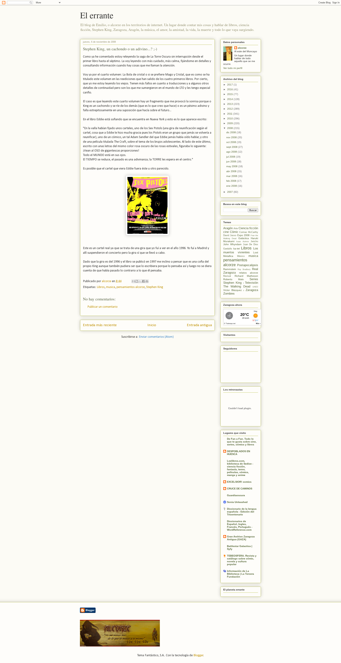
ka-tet (236, 248)
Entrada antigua (199, 325)
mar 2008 (232, 176)
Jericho (254, 241)
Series (254, 279)
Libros (101, 287)
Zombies (229, 293)
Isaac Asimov (242, 241)
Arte (236, 228)
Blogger (198, 655)
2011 (230, 113)
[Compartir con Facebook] (143, 281)
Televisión (251, 282)
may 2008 (232, 166)
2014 (230, 99)
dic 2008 (231, 132)
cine (226, 232)
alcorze (242, 47)
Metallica (228, 256)
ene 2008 (232, 185)
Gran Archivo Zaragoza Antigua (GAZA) (241, 538)
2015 (230, 94)
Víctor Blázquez (232, 290)
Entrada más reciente (100, 325)
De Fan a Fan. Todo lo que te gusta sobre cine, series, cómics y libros (241, 441)
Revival (227, 276)
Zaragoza (252, 290)
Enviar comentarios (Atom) (156, 337)
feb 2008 (231, 180)
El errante (96, 15)
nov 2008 (231, 137)
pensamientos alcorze (131, 287)
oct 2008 (231, 142)
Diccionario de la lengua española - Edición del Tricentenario (241, 511)
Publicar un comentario (102, 307)
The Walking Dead (236, 286)
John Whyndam (232, 244)
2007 (230, 191)
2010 (230, 118)
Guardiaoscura (236, 495)
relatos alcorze (248, 272)
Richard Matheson (246, 275)
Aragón (228, 228)
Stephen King (154, 287)
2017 (230, 84)
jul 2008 (231, 156)
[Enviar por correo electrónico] (133, 281)
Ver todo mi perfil (232, 68)
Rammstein (229, 269)
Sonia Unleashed (237, 502)
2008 (230, 128)
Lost (255, 252)
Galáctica (243, 238)
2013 (230, 104)
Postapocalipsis (247, 265)
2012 (230, 108)
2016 (230, 89)
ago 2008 (232, 151)
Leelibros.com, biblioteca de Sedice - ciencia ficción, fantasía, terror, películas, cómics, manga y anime (240, 467)
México (241, 256)
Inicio (151, 325)
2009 (230, 123)
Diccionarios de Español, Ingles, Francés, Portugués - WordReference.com (239, 525)
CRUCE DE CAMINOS (239, 488)
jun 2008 (231, 161)
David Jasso (229, 235)
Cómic (234, 232)
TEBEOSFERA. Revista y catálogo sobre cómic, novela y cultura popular (241, 560)
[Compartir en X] (140, 281)
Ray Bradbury (244, 269)
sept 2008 (232, 146)
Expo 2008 (243, 235)
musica (110, 287)
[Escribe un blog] (137, 281)
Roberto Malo (233, 279)
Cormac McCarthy (248, 232)
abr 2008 (231, 171)
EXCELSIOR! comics (239, 481)
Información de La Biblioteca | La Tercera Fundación (240, 574)
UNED (255, 287)
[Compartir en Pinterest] (147, 281)
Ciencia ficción (248, 228)
